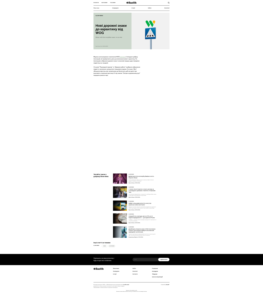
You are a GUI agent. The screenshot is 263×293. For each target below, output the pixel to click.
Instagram (104, 2)
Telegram (112, 2)
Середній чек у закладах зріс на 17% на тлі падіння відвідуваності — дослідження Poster (142, 217)
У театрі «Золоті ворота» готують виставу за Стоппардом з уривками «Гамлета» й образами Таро (142, 191)
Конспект (167, 8)
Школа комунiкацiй (157, 277)
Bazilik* (168, 284)
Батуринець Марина (133, 237)
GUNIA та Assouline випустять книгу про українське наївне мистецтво (140, 204)
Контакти (135, 274)
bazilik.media (126, 284)
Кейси (149, 8)
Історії (133, 8)
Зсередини (115, 8)
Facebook (96, 2)
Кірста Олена (131, 182)
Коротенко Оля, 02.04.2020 (102, 46)
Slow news (96, 8)
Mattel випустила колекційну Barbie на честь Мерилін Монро (141, 177)
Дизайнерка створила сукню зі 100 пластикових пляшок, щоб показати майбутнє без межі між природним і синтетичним (142, 231)
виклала (122, 57)
